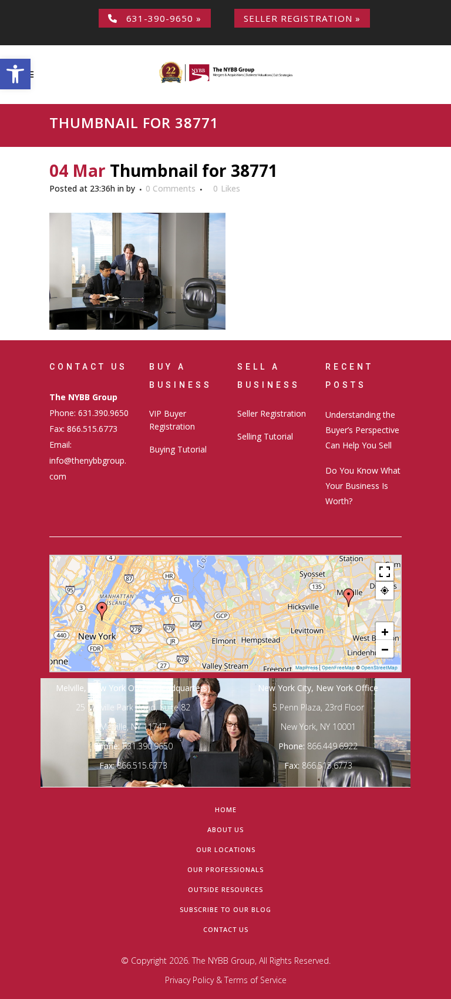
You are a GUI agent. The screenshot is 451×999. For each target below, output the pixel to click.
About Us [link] (225, 829)
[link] (15, 74)
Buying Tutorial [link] (178, 449)
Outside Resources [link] (225, 889)
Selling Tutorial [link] (265, 436)
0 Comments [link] (171, 188)
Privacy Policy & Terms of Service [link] (226, 979)
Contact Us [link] (225, 929)
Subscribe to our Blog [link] (225, 909)
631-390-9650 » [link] (159, 18)
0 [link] (226, 189)
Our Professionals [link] (225, 869)
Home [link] (226, 809)
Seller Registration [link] (271, 413)
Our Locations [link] (225, 849)
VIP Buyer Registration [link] (172, 420)
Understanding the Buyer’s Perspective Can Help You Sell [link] (362, 430)
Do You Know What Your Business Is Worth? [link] (362, 486)
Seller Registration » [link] (302, 18)
